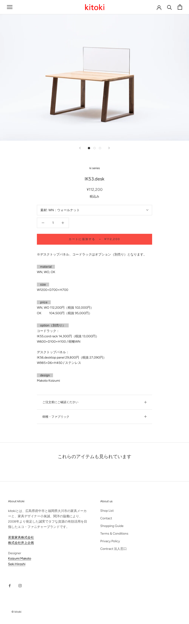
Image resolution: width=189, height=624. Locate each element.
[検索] (169, 7)
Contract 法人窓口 (113, 549)
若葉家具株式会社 (21, 537)
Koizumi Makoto (19, 558)
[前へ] (80, 148)
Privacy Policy (110, 541)
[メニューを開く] (9, 7)
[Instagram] (20, 585)
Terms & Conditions (114, 534)
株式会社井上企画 (21, 543)
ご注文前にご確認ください (60, 402)
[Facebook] (9, 585)
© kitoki (16, 611)
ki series (94, 168)
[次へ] (109, 148)
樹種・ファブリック (55, 416)
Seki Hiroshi (16, 564)
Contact (106, 518)
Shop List (107, 511)
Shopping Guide (112, 526)
